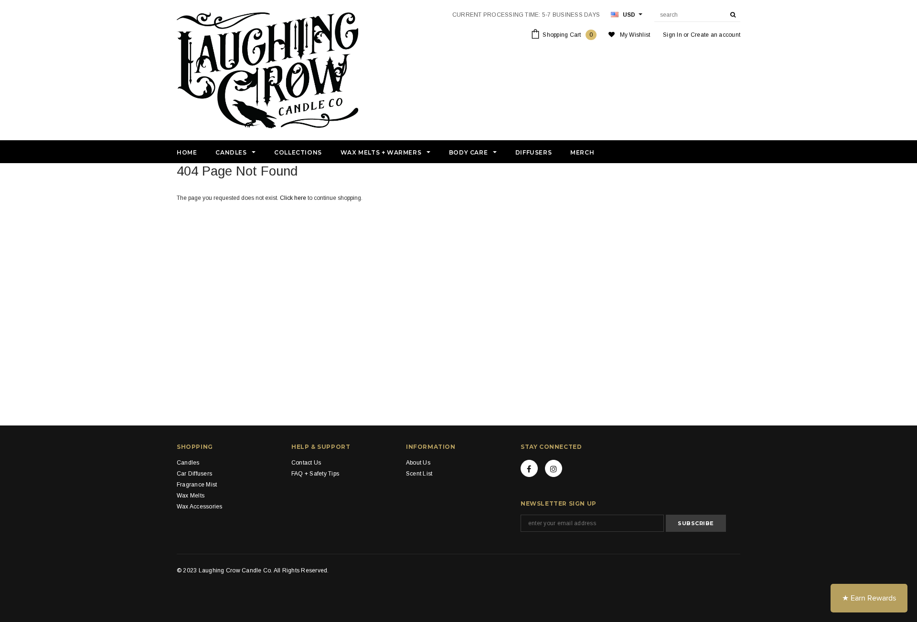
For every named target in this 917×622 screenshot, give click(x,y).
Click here (294, 198)
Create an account (715, 34)
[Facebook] (529, 468)
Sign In (672, 34)
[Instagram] (553, 468)
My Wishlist (635, 34)
